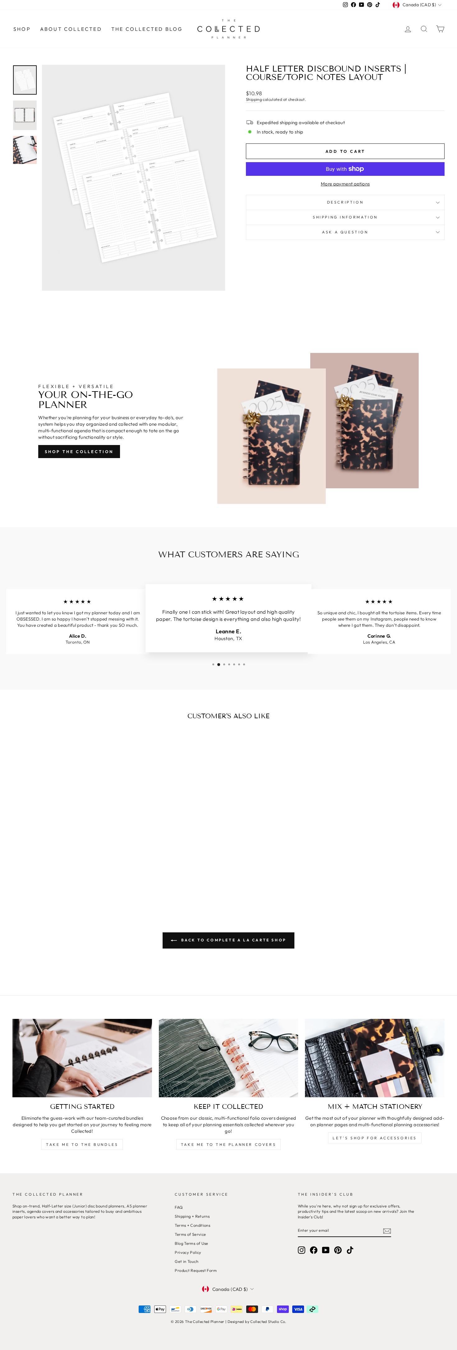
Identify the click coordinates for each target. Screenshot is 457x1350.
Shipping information (345, 217)
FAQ (178, 1207)
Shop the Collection (79, 451)
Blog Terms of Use (191, 1243)
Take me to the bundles (82, 1144)
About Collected (71, 29)
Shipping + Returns (192, 1216)
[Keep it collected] (228, 1058)
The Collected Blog (147, 29)
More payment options (345, 184)
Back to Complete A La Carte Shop (232, 940)
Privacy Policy (188, 1252)
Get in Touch (186, 1261)
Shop (22, 29)
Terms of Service (190, 1234)
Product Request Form (196, 1270)
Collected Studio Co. (268, 1321)
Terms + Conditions (192, 1225)
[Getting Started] (82, 1058)
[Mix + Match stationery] (375, 1058)
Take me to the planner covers (228, 1144)
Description (345, 202)
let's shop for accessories (375, 1138)
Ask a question (345, 232)
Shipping (254, 99)
